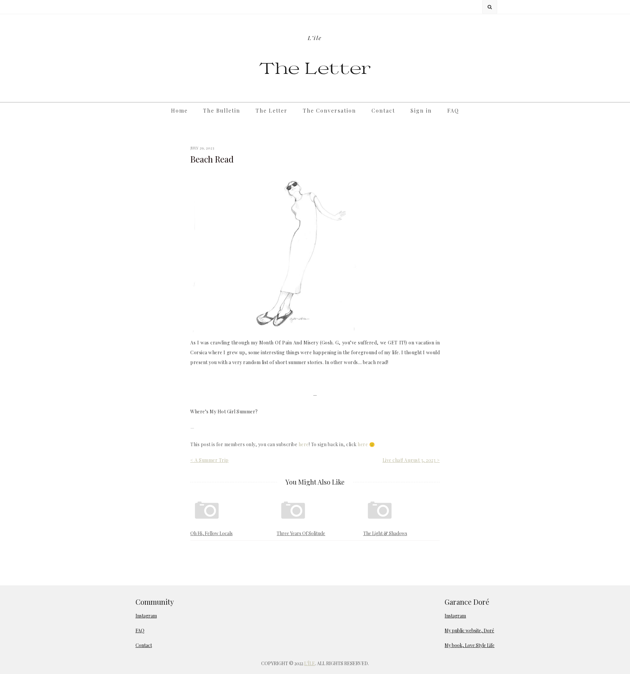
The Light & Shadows (385, 533)
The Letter (315, 67)
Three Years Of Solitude (301, 533)
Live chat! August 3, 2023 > (411, 460)
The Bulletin (221, 110)
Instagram (146, 616)
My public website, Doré (469, 630)
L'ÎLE (309, 663)
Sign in (421, 110)
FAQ (453, 110)
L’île (315, 37)
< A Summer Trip (209, 460)
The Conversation (329, 110)
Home (179, 110)
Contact (383, 110)
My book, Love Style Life (469, 645)
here (304, 444)
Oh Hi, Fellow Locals (211, 533)
